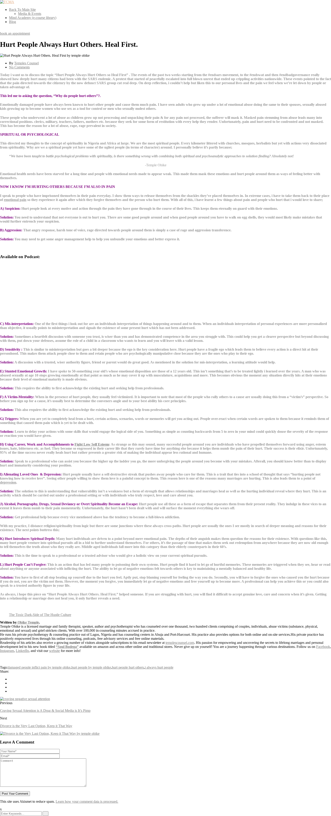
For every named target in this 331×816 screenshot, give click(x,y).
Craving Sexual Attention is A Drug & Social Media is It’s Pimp (45, 710)
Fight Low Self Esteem (92, 444)
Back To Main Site (22, 9)
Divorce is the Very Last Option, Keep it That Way (36, 726)
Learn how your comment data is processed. (87, 801)
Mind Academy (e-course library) (32, 18)
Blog (12, 22)
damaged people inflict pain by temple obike (39, 667)
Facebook (323, 647)
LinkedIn (22, 651)
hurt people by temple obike (91, 667)
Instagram (7, 651)
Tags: (4, 667)
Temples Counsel (26, 63)
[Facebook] (10, 679)
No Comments (19, 67)
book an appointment (15, 33)
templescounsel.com (180, 643)
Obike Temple (28, 622)
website (54, 651)
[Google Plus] (10, 691)
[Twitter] (10, 683)
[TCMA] (7, 2)
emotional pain (15, 200)
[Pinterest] (10, 687)
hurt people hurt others (128, 667)
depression (8, 482)
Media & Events (29, 14)
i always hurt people (159, 667)
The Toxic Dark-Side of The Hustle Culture (40, 615)
